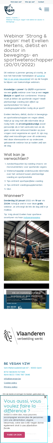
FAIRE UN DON (14, 435)
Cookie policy (10, 383)
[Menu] (45, 9)
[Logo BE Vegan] (22, 9)
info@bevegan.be (12, 379)
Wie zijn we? (30, 2)
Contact (41, 2)
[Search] (39, 9)
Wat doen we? (16, 2)
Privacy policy (10, 387)
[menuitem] (16, 2)
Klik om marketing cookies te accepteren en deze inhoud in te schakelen (27, 296)
